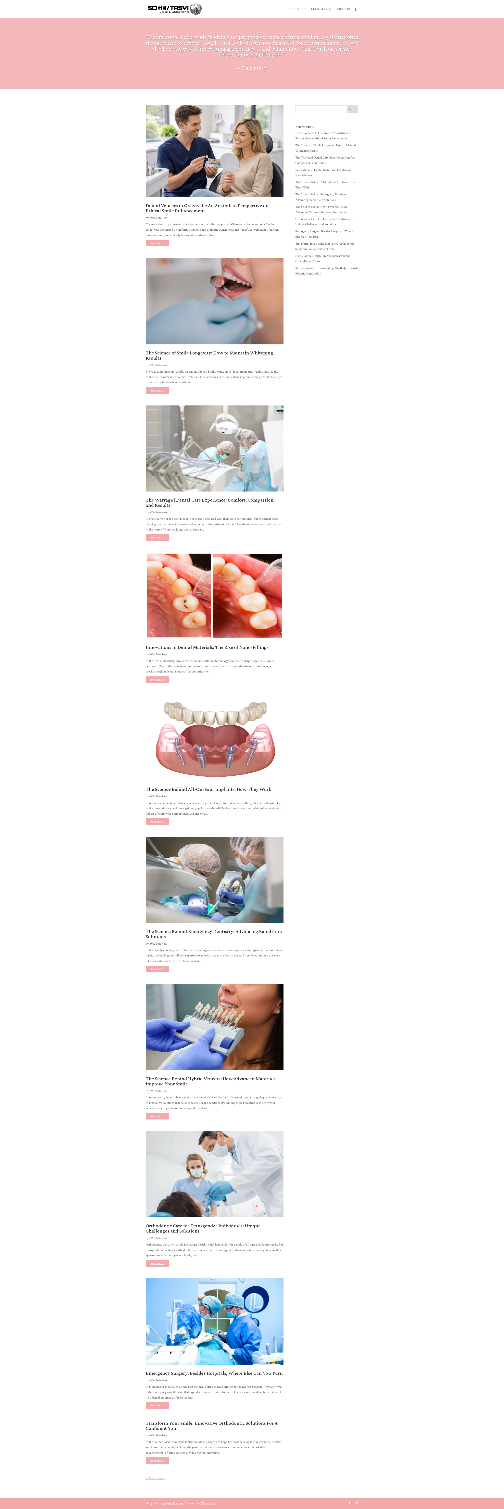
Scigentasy (297, 9)
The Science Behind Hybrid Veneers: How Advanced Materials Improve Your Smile (211, 1081)
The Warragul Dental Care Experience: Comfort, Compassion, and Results (210, 502)
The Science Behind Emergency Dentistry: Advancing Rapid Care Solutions (214, 933)
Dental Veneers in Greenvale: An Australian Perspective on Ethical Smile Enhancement (207, 208)
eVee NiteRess (158, 218)
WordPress (208, 1503)
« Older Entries (155, 1478)
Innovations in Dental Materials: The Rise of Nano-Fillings (207, 647)
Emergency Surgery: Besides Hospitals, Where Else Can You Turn (214, 1373)
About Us (343, 9)
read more (157, 243)
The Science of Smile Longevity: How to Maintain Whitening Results (209, 355)
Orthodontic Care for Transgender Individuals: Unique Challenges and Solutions (203, 1228)
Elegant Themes (172, 1503)
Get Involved (321, 9)
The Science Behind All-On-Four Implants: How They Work (208, 789)
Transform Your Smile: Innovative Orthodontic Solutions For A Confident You (212, 1425)
